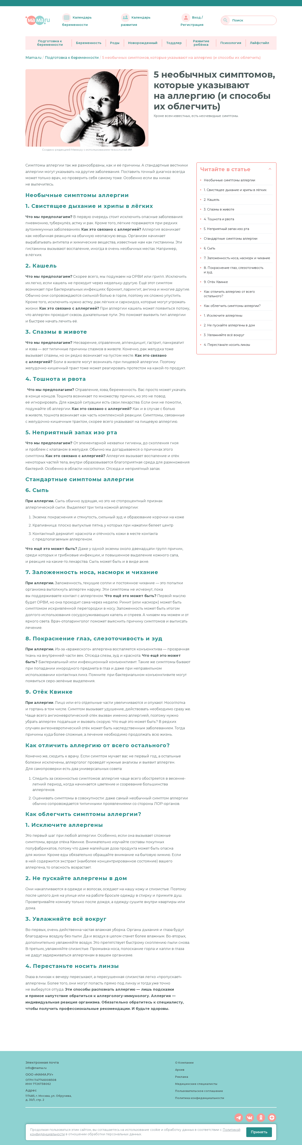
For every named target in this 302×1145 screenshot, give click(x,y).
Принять (259, 1132)
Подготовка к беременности (50, 43)
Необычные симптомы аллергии (229, 180)
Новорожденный (142, 43)
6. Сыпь (209, 248)
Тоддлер (174, 43)
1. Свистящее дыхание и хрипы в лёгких (235, 190)
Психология (230, 43)
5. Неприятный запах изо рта (226, 229)
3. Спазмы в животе (219, 209)
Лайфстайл (259, 43)
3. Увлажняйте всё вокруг (224, 335)
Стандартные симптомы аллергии (230, 239)
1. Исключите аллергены (223, 316)
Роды (114, 43)
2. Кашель (211, 200)
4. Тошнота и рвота (219, 219)
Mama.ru (33, 58)
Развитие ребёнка (201, 43)
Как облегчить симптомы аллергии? (232, 306)
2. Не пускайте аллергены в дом (229, 325)
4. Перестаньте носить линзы (227, 345)
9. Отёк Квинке (216, 282)
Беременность (88, 43)
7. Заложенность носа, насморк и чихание (237, 258)
